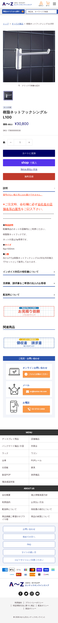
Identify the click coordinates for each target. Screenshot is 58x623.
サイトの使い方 (29, 552)
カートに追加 (29, 153)
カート (48, 5)
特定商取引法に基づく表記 (23, 606)
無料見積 (29, 176)
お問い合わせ (29, 529)
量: (4, 142)
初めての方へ (29, 536)
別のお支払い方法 (29, 169)
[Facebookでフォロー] (20, 594)
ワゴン (34, 453)
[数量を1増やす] (29, 142)
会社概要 (6, 495)
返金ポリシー (30, 609)
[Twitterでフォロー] (26, 594)
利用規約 (6, 502)
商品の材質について (40, 516)
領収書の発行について (41, 509)
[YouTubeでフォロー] (37, 594)
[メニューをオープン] (54, 4)
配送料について (9, 509)
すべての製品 (17, 24)
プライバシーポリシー (34, 603)
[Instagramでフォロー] (32, 594)
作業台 (34, 446)
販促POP (6, 474)
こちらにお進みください (38, 374)
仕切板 (5, 467)
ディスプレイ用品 (10, 439)
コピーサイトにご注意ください (29, 560)
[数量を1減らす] (11, 142)
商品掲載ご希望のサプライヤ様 (13, 518)
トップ (6, 24)
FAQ (29, 544)
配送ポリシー (43, 606)
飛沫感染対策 (8, 481)
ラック (5, 453)
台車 (4, 460)
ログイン (41, 5)
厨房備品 (35, 474)
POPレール (36, 460)
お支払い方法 (37, 502)
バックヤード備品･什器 (13, 446)
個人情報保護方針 (39, 495)
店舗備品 (35, 439)
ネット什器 (7, 107)
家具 (33, 467)
